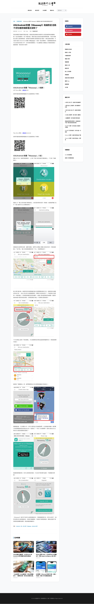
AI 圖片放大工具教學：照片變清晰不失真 (73, 106)
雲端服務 (67, 74)
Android (18, 526)
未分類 (66, 87)
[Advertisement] (35, 57)
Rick (27, 31)
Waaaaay (29, 526)
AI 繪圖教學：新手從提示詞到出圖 (72, 118)
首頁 (14, 21)
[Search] (65, 10)
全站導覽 (44, 10)
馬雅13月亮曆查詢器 (69, 158)
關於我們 (37, 10)
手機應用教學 (19, 21)
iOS (21, 526)
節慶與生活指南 (68, 49)
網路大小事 (67, 65)
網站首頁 (30, 10)
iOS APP (24, 526)
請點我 (24, 90)
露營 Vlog (67, 81)
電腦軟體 (67, 62)
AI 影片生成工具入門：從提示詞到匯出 (73, 111)
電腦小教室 (67, 58)
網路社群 (67, 68)
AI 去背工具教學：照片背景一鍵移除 (73, 114)
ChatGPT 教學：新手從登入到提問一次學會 (73, 126)
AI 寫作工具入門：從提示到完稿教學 (73, 102)
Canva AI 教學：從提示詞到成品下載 (73, 135)
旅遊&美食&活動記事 (69, 77)
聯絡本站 (52, 10)
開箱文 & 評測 (68, 52)
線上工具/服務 (68, 71)
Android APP (35, 526)
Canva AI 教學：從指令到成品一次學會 (73, 139)
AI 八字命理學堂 (68, 154)
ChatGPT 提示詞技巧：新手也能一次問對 (73, 131)
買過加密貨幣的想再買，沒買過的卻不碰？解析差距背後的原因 (72, 122)
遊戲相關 (67, 84)
